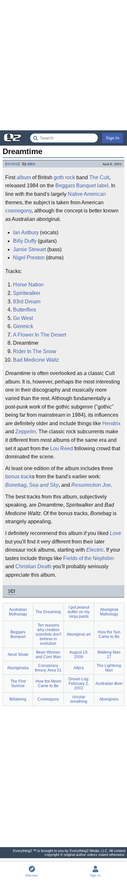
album (24, 177)
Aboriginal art (79, 634)
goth (59, 177)
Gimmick (23, 326)
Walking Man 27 (108, 654)
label (102, 185)
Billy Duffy (24, 241)
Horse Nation (28, 284)
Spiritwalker (26, 293)
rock (70, 177)
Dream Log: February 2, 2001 (78, 683)
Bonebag (15, 485)
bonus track (18, 476)
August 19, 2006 (78, 654)
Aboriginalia (18, 668)
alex (31, 164)
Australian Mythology (18, 611)
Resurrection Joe (91, 485)
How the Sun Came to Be (109, 634)
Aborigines (109, 699)
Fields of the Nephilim (88, 558)
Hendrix (111, 423)
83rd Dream (26, 301)
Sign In (112, 138)
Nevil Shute (18, 654)
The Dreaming (48, 612)
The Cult (99, 177)
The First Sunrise (18, 683)
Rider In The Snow (34, 351)
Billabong (17, 699)
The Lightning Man (109, 667)
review (12, 164)
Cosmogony (48, 699)
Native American (87, 194)
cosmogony (18, 210)
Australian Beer (109, 683)
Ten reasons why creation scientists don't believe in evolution (48, 634)
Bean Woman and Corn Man (48, 654)
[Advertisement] (63, 65)
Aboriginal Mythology (109, 611)
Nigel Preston (29, 257)
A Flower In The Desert (39, 335)
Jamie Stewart (29, 249)
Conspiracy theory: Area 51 (48, 667)
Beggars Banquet (75, 185)
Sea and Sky (44, 485)
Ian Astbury (26, 232)
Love (115, 533)
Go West (23, 318)
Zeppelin (25, 431)
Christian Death (33, 566)
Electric (95, 550)
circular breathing (78, 699)
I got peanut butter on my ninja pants (79, 612)
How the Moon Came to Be (48, 683)
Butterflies (24, 309)
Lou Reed (61, 448)
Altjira (79, 668)
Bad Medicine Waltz (36, 360)
